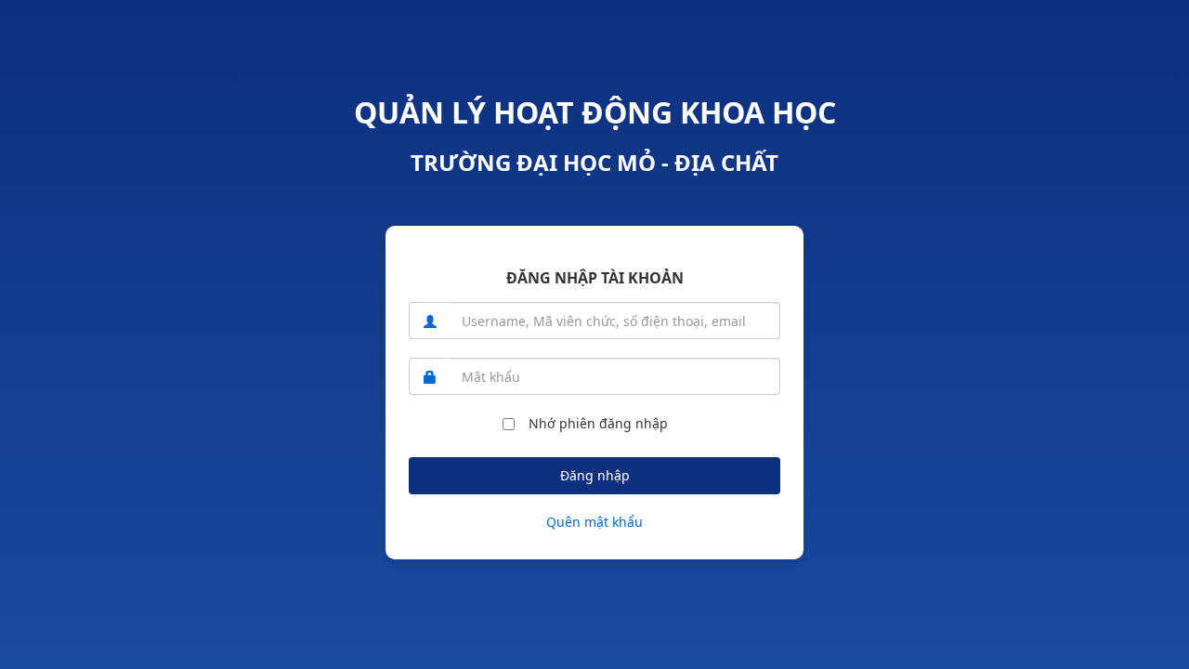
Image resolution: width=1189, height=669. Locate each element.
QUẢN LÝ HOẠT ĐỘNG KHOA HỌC (595, 112)
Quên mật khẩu (594, 522)
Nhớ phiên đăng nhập (598, 423)
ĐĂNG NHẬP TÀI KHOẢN (595, 278)
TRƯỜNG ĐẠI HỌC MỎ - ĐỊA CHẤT (594, 162)
